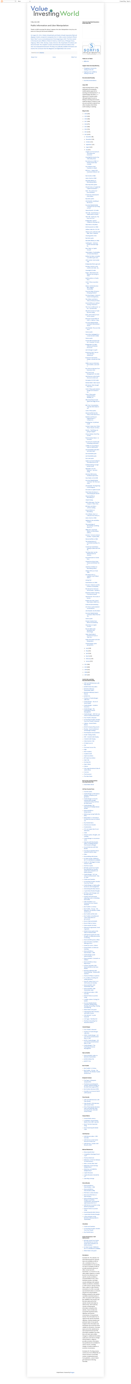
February (88, 658)
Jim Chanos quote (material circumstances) (92, 607)
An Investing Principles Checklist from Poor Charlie (92, 882)
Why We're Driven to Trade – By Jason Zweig (93, 311)
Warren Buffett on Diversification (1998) (89, 1190)
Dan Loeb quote (90, 458)
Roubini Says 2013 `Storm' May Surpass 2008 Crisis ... (93, 601)
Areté (85, 833)
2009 (85, 669)
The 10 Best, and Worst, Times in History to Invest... (93, 300)
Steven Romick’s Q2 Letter (92, 210)
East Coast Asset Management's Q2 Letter (92, 373)
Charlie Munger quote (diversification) (89, 955)
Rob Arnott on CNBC (91, 176)
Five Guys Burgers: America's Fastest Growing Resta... (93, 296)
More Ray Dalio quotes (91, 184)
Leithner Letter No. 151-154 (92, 229)
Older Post (74, 57)
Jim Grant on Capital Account (93, 489)
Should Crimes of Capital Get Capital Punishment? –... (93, 187)
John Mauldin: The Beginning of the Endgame (93, 486)
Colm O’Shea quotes (91, 410)
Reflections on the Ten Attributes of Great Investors (92, 1160)
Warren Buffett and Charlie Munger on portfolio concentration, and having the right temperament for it (91, 1201)
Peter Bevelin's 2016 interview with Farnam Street (91, 1104)
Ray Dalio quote (90, 238)
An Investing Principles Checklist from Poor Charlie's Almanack (92, 720)
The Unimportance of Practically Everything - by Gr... (93, 543)
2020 (85, 113)
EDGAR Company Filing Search (91, 727)
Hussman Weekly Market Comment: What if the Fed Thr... (93, 615)
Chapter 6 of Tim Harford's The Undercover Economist (92, 153)
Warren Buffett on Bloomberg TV (90, 496)
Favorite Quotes (88, 791)
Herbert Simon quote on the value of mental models (91, 932)
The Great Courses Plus (90, 747)
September (89, 144)
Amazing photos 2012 (91, 235)
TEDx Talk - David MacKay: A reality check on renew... (93, 213)
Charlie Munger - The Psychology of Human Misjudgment (89, 710)
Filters (85, 854)
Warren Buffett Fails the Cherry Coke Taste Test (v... (93, 413)
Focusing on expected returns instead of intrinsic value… (91, 851)
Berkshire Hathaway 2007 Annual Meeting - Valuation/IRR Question (92, 972)
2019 (85, 116)
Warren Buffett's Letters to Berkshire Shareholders (91, 1056)
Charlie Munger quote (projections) (91, 644)
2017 (85, 121)
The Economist (87, 774)
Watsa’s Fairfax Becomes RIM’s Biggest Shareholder (92, 287)
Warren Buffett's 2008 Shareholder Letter (89, 989)
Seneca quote (89, 332)
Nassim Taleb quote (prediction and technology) (90, 630)
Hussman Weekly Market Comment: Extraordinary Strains (92, 324)
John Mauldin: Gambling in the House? (92, 202)
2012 (85, 134)
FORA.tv (86, 766)
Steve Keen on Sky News (92, 224)
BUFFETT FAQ (87, 1061)
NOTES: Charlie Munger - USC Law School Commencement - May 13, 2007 (91, 1042)
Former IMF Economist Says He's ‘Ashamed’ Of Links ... (93, 341)
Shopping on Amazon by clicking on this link (90, 69)
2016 (85, 124)
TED (85, 745)
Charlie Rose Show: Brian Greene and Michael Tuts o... (92, 563)
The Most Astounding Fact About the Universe (90, 1021)
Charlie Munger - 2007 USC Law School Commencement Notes (92, 714)
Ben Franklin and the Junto (90, 914)
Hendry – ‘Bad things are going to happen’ (92, 431)
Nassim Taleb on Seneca (90, 923)
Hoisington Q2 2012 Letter (92, 380)
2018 (85, 119)
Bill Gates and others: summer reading (91, 507)
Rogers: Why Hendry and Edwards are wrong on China (92, 274)
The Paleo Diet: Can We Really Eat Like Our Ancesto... (91, 554)
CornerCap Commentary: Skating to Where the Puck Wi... (93, 548)
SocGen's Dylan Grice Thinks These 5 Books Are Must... (93, 427)
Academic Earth (88, 753)
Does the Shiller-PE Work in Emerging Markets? (92, 292)
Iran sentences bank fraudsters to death (91, 167)
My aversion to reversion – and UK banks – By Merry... (93, 589)
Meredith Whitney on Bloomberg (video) (91, 181)
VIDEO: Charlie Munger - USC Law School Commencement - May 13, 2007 (91, 1037)
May (87, 651)
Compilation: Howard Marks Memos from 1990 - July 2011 (91, 1121)
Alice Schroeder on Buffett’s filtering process (91, 942)
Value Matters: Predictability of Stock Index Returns (93, 253)
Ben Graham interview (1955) (91, 1089)
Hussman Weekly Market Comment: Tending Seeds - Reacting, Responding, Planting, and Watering (92, 1005)
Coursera (86, 772)
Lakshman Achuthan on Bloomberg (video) (91, 567)
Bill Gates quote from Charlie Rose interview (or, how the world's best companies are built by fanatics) (91, 870)
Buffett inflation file (89, 1059)
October (88, 142)
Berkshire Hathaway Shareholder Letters (89, 689)
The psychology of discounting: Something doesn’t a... (92, 526)
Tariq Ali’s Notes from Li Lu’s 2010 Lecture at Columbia (91, 982)
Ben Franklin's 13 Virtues (90, 906)
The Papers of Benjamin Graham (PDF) (90, 1081)
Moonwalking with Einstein (90, 856)
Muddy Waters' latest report (93, 382)
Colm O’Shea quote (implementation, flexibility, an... (91, 396)
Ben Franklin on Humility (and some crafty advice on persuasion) (91, 917)
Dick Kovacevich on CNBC (92, 227)
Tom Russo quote (88, 865)
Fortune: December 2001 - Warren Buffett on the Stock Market (91, 967)
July (87, 149)
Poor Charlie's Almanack (90, 717)
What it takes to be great (90, 1009)
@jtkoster (86, 61)
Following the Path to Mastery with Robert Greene (91, 1012)
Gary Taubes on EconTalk (92, 478)
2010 (85, 667)
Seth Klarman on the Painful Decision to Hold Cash (92, 377)
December (88, 137)
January (88, 661)
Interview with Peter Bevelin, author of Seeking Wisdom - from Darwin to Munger (91, 843)
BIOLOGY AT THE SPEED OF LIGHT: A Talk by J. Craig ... (93, 319)
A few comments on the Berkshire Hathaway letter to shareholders (91, 1218)
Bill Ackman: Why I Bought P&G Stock (92, 386)
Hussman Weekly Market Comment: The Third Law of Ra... (93, 482)
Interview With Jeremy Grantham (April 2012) (92, 475)
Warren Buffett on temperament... (88, 811)
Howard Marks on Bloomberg (90, 511)
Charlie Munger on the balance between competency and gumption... (92, 795)
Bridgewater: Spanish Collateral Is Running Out (92, 221)
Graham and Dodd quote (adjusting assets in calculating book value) (91, 898)
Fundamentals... (88, 827)
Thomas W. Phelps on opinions (91, 976)
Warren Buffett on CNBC (92, 539)
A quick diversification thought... (92, 891)
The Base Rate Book (89, 1158)
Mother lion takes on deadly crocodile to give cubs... (93, 257)
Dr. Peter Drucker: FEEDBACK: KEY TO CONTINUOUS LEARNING (92, 859)
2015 (85, 126)
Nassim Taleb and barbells (90, 921)
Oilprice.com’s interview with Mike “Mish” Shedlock (93, 232)
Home (54, 57)
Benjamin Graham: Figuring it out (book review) (92, 593)
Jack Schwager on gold (91, 350)
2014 (85, 129)
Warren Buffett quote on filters (92, 940)
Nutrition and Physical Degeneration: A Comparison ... (91, 418)
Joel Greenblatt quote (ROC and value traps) (92, 450)
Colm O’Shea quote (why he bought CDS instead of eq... (93, 390)
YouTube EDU (87, 762)
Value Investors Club (89, 741)
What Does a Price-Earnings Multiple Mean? (91, 1166)
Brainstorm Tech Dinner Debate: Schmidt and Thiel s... (93, 359)
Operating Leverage (89, 1178)
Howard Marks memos (90, 1118)
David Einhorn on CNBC (91, 582)
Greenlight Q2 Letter (91, 270)
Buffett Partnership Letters (90, 686)
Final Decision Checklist (90, 825)
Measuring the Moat (89, 1152)
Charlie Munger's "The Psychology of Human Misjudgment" (89, 1047)
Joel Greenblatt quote (91, 453)
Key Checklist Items (89, 823)
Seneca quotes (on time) (90, 925)
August (88, 147)
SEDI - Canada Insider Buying (91, 737)
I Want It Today (89, 500)
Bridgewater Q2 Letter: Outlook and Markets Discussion (92, 346)
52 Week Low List (88, 743)
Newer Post (34, 57)
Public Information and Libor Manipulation (93, 640)
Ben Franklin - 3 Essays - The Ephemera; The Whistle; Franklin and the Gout (92, 910)
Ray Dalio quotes (90, 198)
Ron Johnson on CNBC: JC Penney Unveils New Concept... (92, 163)
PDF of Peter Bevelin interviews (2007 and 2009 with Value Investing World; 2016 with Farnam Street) (92, 1109)
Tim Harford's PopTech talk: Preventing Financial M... (92, 442)
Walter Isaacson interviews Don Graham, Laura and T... (92, 365)
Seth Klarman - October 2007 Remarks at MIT (91, 1144)
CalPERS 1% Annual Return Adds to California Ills (92, 446)
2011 (85, 664)
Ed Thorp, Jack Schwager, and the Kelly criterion (91, 893)
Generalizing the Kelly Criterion (92, 888)
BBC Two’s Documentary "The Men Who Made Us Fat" (92, 407)
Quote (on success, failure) (91, 945)
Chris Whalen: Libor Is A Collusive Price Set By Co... (93, 514)
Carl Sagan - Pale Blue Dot (90, 1019)
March (87, 656)
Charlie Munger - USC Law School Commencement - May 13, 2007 (91, 876)
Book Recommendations (90, 80)
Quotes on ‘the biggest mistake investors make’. (92, 863)
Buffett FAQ (87, 696)
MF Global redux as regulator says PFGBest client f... (92, 576)
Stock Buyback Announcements (92, 732)
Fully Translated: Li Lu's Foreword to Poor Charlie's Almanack (91, 903)
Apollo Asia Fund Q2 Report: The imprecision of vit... (93, 461)
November (89, 139)
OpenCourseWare (88, 756)
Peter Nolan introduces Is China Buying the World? (92, 492)
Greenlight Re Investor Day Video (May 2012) (92, 158)
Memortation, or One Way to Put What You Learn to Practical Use (92, 819)
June (87, 648)
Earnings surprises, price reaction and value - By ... (92, 267)
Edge (85, 749)
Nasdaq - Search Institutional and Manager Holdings (91, 729)
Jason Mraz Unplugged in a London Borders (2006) (92, 335)
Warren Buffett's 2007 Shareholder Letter (89, 985)
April (87, 653)
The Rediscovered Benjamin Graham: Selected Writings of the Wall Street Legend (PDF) (91, 1085)
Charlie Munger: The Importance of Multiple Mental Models (91, 807)
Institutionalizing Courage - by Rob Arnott (92, 465)
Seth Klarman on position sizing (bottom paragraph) (92, 1205)
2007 (85, 675)
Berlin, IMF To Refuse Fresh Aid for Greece (92, 315)
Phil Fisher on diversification (91, 1193)
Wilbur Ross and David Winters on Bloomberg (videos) (92, 531)
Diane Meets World (89, 784)
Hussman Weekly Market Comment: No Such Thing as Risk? (93, 206)
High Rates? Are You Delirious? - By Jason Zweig (91, 470)
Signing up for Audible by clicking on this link (90, 72)
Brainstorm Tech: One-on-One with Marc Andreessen (92, 354)
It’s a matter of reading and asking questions (91, 978)
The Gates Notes (88, 776)
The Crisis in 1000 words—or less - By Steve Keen (93, 307)
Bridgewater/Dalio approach (93, 264)
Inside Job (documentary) (92, 604)
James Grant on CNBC (91, 178)
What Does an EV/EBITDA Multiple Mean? (90, 1170)
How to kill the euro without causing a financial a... (92, 303)
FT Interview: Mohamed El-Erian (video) (92, 195)
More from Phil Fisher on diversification (90, 1195)
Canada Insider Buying (89, 739)
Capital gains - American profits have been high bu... (92, 244)
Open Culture (87, 764)
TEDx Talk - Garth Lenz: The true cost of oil (92, 217)
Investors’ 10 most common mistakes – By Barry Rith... (93, 535)
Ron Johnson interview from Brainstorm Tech (93, 369)
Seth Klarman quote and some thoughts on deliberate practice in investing (92, 936)
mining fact (88, 580)
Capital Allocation (88, 1173)
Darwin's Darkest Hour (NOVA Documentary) (92, 621)
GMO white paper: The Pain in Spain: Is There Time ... (92, 503)
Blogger (72, 1372)
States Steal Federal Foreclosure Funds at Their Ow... (91, 636)
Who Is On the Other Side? (90, 1163)
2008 (85, 672)
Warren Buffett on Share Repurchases (90, 962)
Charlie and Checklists (89, 879)
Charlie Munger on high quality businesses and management (92, 886)
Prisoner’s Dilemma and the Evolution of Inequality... (93, 585)
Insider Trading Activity (90, 735)
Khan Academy (88, 751)
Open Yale (86, 760)
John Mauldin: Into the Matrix (93, 611)
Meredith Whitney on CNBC (92, 240)
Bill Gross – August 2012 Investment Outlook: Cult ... (92, 172)
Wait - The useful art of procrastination (91, 191)
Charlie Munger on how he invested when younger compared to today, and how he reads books (91, 801)
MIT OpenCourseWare (89, 758)
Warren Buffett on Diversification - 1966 (89, 952)
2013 (85, 132)
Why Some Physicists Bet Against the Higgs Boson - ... (93, 401)
